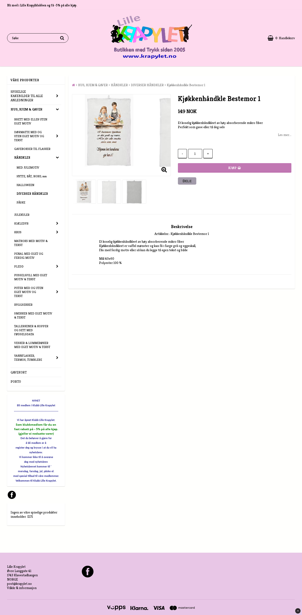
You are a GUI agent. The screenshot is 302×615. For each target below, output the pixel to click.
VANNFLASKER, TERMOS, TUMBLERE (28, 358)
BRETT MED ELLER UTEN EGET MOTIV (30, 121)
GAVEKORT (19, 372)
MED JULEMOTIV (28, 167)
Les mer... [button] (284, 135)
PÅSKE (21, 202)
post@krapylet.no (19, 583)
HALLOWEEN (25, 185)
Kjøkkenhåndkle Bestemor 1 (186, 85)
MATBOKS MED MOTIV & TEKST (31, 243)
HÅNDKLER (22, 158)
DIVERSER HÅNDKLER (32, 194)
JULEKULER (21, 215)
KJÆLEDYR (21, 223)
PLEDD (19, 266)
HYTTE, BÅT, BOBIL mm (32, 176)
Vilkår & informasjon (22, 588)
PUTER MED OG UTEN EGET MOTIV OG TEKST (28, 292)
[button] (281, 38)
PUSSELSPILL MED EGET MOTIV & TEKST (30, 277)
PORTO (16, 381)
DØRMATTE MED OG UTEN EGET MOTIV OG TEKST (29, 136)
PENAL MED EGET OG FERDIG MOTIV (28, 256)
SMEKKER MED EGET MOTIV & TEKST (33, 315)
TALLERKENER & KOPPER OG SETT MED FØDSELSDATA (31, 330)
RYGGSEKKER (23, 305)
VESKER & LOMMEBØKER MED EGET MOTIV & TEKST (32, 345)
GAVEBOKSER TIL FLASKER (32, 149)
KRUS (17, 232)
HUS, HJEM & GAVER (26, 109)
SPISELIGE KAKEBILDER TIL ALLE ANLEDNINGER (27, 95)
